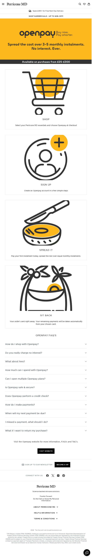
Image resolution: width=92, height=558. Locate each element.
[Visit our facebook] (46, 475)
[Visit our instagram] (57, 475)
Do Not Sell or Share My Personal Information (45, 500)
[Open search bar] (80, 4)
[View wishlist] (84, 4)
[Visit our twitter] (52, 475)
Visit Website (45, 450)
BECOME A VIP (61, 465)
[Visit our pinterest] (63, 475)
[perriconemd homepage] (17, 4)
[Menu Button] (2, 4)
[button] (85, 552)
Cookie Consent (45, 496)
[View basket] (89, 4)
